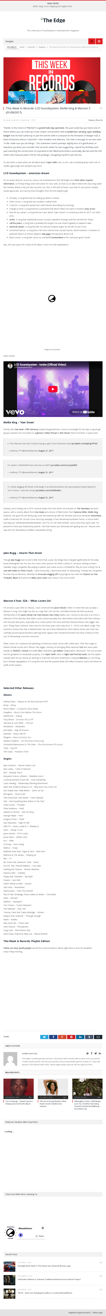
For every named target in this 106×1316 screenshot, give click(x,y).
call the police (16, 223)
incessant (42, 574)
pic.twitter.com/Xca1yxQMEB (64, 465)
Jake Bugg (15, 560)
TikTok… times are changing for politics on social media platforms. (45, 1293)
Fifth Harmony (31, 429)
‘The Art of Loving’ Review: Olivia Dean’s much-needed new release (53, 1103)
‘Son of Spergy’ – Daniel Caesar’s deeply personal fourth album (19, 1102)
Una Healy (39, 512)
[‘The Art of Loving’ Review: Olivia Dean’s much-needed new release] (53, 1088)
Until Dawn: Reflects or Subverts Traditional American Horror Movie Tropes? (49, 1279)
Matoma (83, 658)
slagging (50, 574)
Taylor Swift (51, 162)
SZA (81, 647)
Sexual (25, 650)
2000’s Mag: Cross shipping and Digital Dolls (52, 6)
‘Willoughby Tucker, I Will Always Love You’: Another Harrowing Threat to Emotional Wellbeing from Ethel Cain (87, 1105)
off (56, 574)
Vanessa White (80, 512)
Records (99, 120)
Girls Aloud (64, 433)
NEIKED (16, 650)
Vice (40, 650)
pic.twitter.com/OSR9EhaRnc (48, 490)
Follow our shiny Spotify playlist (17, 948)
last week (19, 429)
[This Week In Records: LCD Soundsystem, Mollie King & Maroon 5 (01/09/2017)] (53, 80)
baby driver (89, 208)
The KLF (31, 127)
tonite (12, 219)
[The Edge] (53, 19)
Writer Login (98, 1312)
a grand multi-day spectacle (51, 127)
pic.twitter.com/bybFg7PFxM (84, 443)
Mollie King (93, 512)
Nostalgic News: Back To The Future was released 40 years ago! (44, 1266)
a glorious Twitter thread (46, 433)
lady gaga (46, 234)
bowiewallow (57, 237)
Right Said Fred (71, 654)
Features (91, 120)
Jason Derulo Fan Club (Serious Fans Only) (40, 615)
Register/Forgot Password (79, 1312)
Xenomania (96, 515)
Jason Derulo (60, 607)
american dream (17, 226)
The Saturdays (83, 508)
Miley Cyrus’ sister (39, 577)
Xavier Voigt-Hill (29, 1053)
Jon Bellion (58, 650)
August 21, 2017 (46, 450)
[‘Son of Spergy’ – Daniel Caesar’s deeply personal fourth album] (18, 1088)
